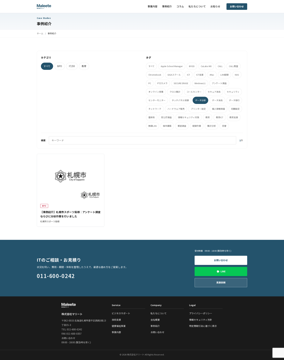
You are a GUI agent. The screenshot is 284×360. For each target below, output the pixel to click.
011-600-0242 (56, 276)
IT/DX (72, 66)
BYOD (192, 66)
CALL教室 (233, 66)
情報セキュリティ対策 (188, 117)
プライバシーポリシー (200, 313)
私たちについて (197, 6)
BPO (59, 66)
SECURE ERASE (181, 83)
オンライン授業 (155, 91)
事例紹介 (167, 6)
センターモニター (157, 100)
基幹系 (151, 117)
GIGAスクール (174, 74)
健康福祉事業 (119, 326)
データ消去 (217, 100)
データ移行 (234, 100)
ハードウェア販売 (176, 108)
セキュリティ (233, 91)
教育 (84, 66)
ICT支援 (199, 74)
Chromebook (154, 74)
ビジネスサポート (121, 313)
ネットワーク (154, 108)
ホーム (40, 33)
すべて (47, 66)
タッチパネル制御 (180, 100)
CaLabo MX (206, 66)
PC (149, 83)
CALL (220, 66)
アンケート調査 (219, 83)
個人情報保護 (218, 108)
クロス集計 (175, 91)
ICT (188, 74)
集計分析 (211, 125)
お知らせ (215, 6)
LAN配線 (224, 74)
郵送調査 (182, 125)
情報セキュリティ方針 (200, 319)
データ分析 (200, 100)
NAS (237, 74)
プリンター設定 (198, 108)
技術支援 (116, 319)
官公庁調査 (166, 117)
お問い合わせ (237, 6)
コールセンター (194, 91)
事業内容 (152, 6)
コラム (180, 6)
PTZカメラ (162, 83)
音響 (224, 125)
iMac (212, 74)
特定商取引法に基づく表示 (203, 326)
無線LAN (152, 125)
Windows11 (200, 83)
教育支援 (233, 117)
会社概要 (155, 319)
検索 (43, 140)
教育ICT (219, 117)
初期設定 (235, 108)
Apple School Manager (172, 66)
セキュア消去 (214, 91)
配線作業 (196, 125)
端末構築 (167, 125)
